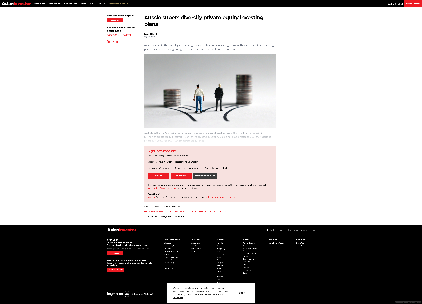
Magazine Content (155, 212)
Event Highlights (248, 259)
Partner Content (249, 243)
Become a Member (171, 257)
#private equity (181, 216)
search (392, 3)
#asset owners (150, 216)
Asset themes (218, 212)
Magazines (247, 270)
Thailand (220, 274)
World (219, 279)
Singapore (220, 268)
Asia (218, 282)
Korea (219, 260)
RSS (165, 265)
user (400, 3)
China (219, 246)
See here (151, 197)
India (218, 251)
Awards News (248, 246)
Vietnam (220, 277)
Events (245, 256)
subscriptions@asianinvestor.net (162, 188)
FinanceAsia (300, 243)
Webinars (246, 262)
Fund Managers (196, 248)
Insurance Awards (249, 253)
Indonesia (220, 254)
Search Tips (168, 268)
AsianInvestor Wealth (276, 243)
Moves (193, 251)
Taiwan (219, 271)
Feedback (115, 20)
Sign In (158, 176)
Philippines (220, 265)
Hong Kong (221, 248)
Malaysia (220, 263)
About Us (167, 243)
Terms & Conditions (171, 260)
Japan (219, 257)
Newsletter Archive (171, 251)
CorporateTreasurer (303, 246)
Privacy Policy (169, 263)
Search (245, 273)
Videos (245, 264)
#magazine (166, 216)
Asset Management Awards (250, 249)
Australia (220, 243)
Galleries (246, 267)
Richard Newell (150, 34)
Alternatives (178, 212)
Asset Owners (197, 212)
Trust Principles (169, 246)
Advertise (167, 254)
